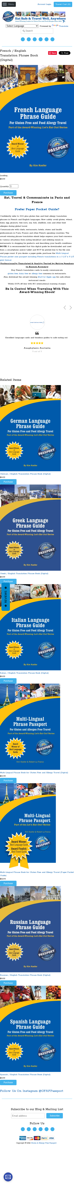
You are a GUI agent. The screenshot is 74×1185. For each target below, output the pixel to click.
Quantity (4, 186)
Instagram (41, 39)
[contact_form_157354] (8, 1176)
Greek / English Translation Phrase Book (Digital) (24, 573)
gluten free (13, 273)
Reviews (6, 597)
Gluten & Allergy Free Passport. (44, 1143)
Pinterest (46, 39)
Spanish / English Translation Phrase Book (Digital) (25, 1074)
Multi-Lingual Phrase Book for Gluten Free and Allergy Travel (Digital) (34, 772)
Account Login (44, 4)
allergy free (36, 273)
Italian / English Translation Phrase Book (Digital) (24, 673)
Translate (63, 26)
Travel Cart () (63, 4)
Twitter (23, 39)
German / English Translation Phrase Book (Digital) (25, 473)
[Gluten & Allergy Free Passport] (37, 22)
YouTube (35, 39)
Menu (11, 4)
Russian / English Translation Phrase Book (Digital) (25, 975)
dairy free (23, 273)
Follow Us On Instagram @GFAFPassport (31, 1091)
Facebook (29, 39)
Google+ (52, 39)
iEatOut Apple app (47, 277)
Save (54, 53)
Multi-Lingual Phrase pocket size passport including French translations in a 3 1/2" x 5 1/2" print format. (37, 256)
